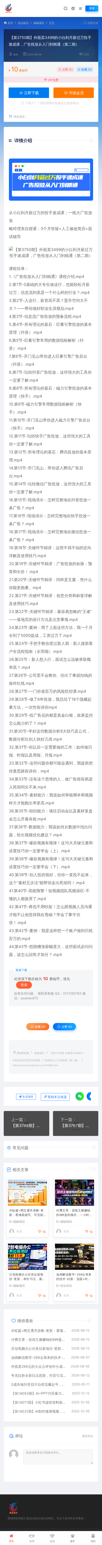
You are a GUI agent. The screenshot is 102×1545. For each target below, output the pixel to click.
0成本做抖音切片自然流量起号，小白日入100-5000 (39, 1384)
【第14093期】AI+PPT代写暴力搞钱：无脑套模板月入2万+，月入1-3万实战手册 (39, 1393)
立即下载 (31, 92)
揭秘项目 (38, 23)
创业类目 (66, 1285)
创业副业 (23, 23)
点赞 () (67, 69)
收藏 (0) (86, 69)
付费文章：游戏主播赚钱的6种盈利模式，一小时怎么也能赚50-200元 (74, 1213)
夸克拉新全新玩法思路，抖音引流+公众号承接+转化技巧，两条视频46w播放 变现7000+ (38, 1375)
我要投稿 (92, 23)
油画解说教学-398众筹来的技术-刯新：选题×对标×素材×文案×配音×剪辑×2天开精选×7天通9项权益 (74, 1277)
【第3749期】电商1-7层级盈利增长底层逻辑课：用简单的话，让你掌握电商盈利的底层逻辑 (26, 1125)
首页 (10, 23)
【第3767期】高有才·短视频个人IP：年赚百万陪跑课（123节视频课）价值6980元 (75, 1125)
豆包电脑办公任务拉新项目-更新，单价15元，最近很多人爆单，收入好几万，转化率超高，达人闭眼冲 (27, 1277)
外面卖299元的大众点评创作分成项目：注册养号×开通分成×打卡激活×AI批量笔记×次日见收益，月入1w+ (38, 1366)
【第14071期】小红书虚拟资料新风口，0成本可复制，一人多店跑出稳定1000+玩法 (38, 1402)
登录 (92, 8)
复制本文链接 (57, 1097)
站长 (15, 54)
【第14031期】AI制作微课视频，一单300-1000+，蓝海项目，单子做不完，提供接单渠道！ (38, 1411)
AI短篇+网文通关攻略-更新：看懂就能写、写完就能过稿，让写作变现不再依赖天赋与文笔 (26, 1213)
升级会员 (76, 92)
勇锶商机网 (23, 1053)
